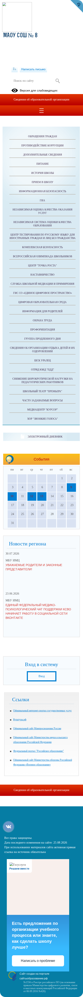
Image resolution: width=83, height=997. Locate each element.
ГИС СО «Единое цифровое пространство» (42, 293)
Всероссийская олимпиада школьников (42, 256)
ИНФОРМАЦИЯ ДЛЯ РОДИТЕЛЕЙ (42, 311)
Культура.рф (19, 719)
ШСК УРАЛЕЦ (42, 360)
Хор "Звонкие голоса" (42, 418)
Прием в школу (42, 182)
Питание (42, 163)
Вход (42, 676)
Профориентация (42, 329)
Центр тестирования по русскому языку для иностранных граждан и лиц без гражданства (43, 236)
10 (11, 496)
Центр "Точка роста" (42, 265)
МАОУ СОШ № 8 (20, 36)
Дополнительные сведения (42, 154)
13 (41, 496)
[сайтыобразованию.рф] (76, 6)
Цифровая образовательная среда (42, 302)
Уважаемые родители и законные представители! (34, 567)
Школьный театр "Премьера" (42, 391)
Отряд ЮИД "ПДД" (42, 369)
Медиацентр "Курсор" (42, 409)
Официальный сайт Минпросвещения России (37, 728)
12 (31, 496)
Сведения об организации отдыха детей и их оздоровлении (42, 349)
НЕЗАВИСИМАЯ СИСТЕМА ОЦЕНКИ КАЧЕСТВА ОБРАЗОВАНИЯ (42, 224)
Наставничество (42, 274)
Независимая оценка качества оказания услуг (42, 211)
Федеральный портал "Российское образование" (38, 751)
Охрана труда (42, 320)
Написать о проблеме (38, 961)
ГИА (42, 200)
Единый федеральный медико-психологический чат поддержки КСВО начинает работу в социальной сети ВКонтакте (38, 611)
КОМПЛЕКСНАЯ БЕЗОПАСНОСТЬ (42, 247)
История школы (42, 173)
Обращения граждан (42, 136)
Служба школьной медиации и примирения (42, 283)
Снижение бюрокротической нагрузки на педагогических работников (42, 380)
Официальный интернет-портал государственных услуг (42, 710)
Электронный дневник (45, 436)
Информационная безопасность (42, 191)
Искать (57, 81)
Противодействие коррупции (42, 145)
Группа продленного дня (42, 338)
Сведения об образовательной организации (41, 99)
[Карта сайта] (14, 69)
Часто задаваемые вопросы (42, 400)
